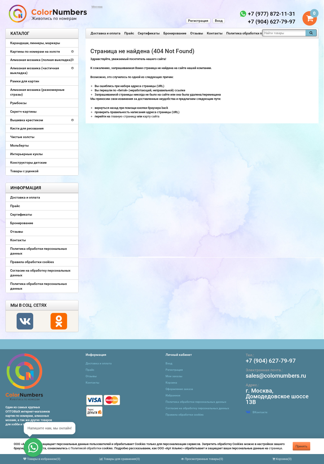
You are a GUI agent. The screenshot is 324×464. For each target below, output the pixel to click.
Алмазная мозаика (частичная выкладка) (34, 70)
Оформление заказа (179, 389)
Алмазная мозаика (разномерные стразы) (37, 92)
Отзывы (196, 33)
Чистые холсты (22, 137)
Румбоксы (18, 103)
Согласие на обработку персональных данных (40, 273)
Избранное (173, 395)
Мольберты (19, 145)
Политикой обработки (86, 448)
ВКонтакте (260, 412)
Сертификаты (149, 33)
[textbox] (283, 33)
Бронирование (174, 33)
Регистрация (198, 21)
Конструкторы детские (28, 162)
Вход (219, 21)
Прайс (129, 33)
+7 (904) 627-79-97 (271, 360)
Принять (301, 446)
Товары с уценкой (24, 171)
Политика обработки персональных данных (261, 33)
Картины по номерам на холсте (35, 51)
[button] (33, 447)
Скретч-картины (23, 111)
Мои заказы (174, 376)
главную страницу (124, 116)
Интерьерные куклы (26, 154)
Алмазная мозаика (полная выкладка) (41, 60)
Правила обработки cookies (32, 262)
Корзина (171, 382)
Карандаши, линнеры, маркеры (35, 43)
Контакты (214, 33)
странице (275, 448)
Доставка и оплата (105, 33)
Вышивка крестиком (26, 120)
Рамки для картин (24, 81)
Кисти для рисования (27, 128)
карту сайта (151, 116)
